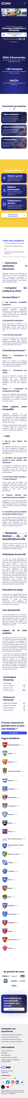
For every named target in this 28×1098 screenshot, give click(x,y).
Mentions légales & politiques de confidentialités (10, 1060)
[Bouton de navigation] (24, 3)
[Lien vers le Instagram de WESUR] (12, 1082)
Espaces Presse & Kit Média (9, 1057)
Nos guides (4, 1053)
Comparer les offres (14, 1009)
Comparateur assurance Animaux (11, 1039)
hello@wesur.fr (6, 1075)
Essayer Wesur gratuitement (13, 215)
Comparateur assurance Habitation (11, 1035)
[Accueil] (6, 3)
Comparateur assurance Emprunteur (12, 1041)
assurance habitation (16, 277)
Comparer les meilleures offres (13, 246)
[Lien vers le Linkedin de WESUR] (17, 1082)
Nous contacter (5, 1055)
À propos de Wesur (6, 1051)
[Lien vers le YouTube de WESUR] (8, 1087)
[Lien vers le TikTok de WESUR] (22, 1082)
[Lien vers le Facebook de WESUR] (8, 1082)
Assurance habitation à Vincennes (14, 243)
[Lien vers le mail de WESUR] (3, 1082)
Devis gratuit (13, 733)
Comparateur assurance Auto (10, 1037)
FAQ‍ (5, 249)
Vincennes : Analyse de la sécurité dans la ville (14, 252)
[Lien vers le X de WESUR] (3, 1087)
